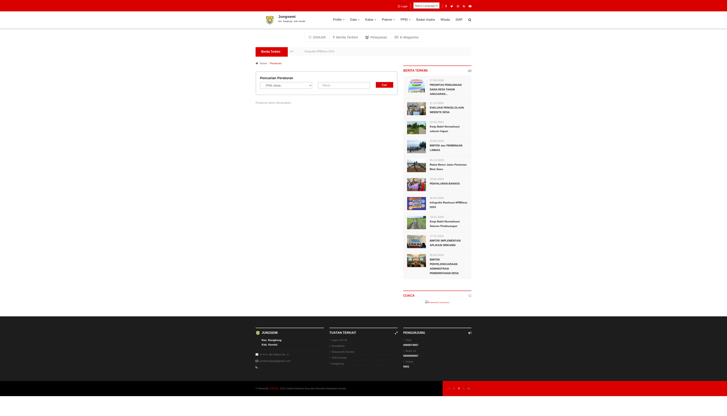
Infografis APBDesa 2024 (308, 51)
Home (263, 63)
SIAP (459, 19)
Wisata (445, 19)
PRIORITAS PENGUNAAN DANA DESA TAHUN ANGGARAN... (446, 89)
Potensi (387, 19)
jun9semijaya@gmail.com (275, 360)
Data (353, 19)
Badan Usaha (425, 19)
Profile (337, 19)
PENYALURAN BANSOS (445, 183)
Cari (384, 84)
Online (409, 361)
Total (408, 340)
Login (404, 6)
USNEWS (274, 388)
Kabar (369, 19)
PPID (404, 19)
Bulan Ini (411, 350)
